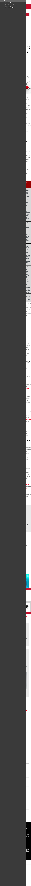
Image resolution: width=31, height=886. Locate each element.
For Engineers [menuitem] (6, 1)
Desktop (28, 828)
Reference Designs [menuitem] (9, 7)
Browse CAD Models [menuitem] (9, 3)
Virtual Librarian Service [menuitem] (11, 5)
